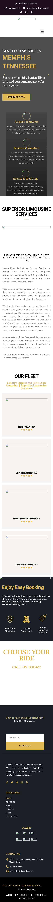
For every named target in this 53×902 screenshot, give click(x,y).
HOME (8, 798)
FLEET (8, 805)
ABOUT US (10, 802)
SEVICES (9, 809)
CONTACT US (11, 816)
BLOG (8, 812)
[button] (42, 31)
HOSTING (33, 895)
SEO (25, 895)
